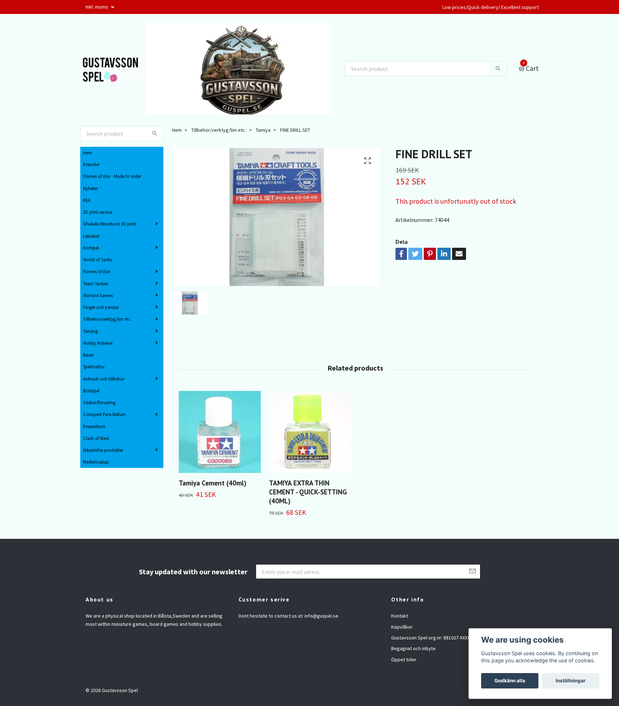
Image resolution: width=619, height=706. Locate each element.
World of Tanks (97, 259)
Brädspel (91, 390)
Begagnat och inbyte (413, 648)
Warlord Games (98, 295)
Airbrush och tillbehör (104, 379)
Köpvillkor (402, 627)
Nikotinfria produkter (103, 450)
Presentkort (94, 426)
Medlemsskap (96, 462)
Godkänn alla (509, 680)
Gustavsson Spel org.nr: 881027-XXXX (430, 637)
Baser (88, 355)
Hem (87, 152)
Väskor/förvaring (99, 402)
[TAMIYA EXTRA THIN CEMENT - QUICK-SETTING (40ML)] (310, 432)
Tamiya (263, 130)
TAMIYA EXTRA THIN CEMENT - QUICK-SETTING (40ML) (308, 491)
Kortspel (91, 248)
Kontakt (399, 616)
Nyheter (90, 188)
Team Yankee (95, 283)
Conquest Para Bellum (104, 414)
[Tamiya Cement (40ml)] (220, 432)
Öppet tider (404, 659)
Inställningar (571, 680)
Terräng (90, 331)
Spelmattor (94, 366)
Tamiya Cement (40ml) (212, 482)
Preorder (91, 164)
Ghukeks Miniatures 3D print (109, 224)
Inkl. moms (97, 7)
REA (86, 200)
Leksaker (91, 236)
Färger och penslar (101, 307)
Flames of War (96, 271)
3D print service (97, 212)
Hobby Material (97, 343)
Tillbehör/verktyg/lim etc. (107, 319)
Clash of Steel (96, 438)
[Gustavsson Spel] (110, 68)
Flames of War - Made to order (112, 176)
